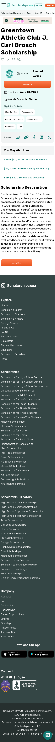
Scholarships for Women (14, 430)
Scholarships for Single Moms (17, 439)
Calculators (7, 340)
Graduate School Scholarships (17, 390)
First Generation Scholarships (17, 443)
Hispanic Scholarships (13, 426)
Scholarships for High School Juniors (21, 381)
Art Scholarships (10, 474)
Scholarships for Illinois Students (19, 412)
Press (4, 358)
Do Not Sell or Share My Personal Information (27, 733)
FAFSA (4, 332)
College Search (9, 323)
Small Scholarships (11, 573)
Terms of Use (8, 632)
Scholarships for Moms (14, 435)
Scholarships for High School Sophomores (25, 386)
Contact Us (7, 605)
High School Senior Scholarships (19, 502)
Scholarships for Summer (15, 470)
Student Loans (9, 336)
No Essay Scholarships (14, 461)
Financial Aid (8, 327)
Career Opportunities (12, 614)
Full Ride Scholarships (13, 452)
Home (4, 305)
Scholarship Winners (12, 318)
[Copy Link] (26, 137)
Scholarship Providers (13, 354)
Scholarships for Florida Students (19, 408)
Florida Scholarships (12, 529)
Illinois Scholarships (12, 537)
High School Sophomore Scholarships (22, 511)
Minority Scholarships (13, 421)
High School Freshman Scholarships (21, 515)
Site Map (6, 623)
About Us (6, 596)
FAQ (3, 601)
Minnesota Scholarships (14, 555)
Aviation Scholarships (13, 483)
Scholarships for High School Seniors (21, 377)
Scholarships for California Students (20, 399)
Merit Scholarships (11, 448)
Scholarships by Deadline (15, 560)
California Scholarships (13, 524)
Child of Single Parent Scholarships (20, 577)
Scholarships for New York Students (21, 417)
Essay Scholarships (12, 457)
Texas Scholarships (11, 520)
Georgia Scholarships (12, 542)
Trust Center (7, 636)
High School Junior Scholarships (19, 506)
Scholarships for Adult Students (18, 395)
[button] (3, 59)
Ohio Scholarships (11, 551)
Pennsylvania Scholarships (16, 546)
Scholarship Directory (12, 13)
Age (29, 13)
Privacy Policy (8, 627)
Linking (5, 618)
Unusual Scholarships (13, 466)
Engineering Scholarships (15, 479)
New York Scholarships (14, 533)
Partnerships (8, 609)
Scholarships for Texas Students (19, 403)
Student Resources (11, 345)
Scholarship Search (11, 309)
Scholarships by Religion (14, 569)
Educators (6, 349)
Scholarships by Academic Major (19, 564)
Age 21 (38, 13)
